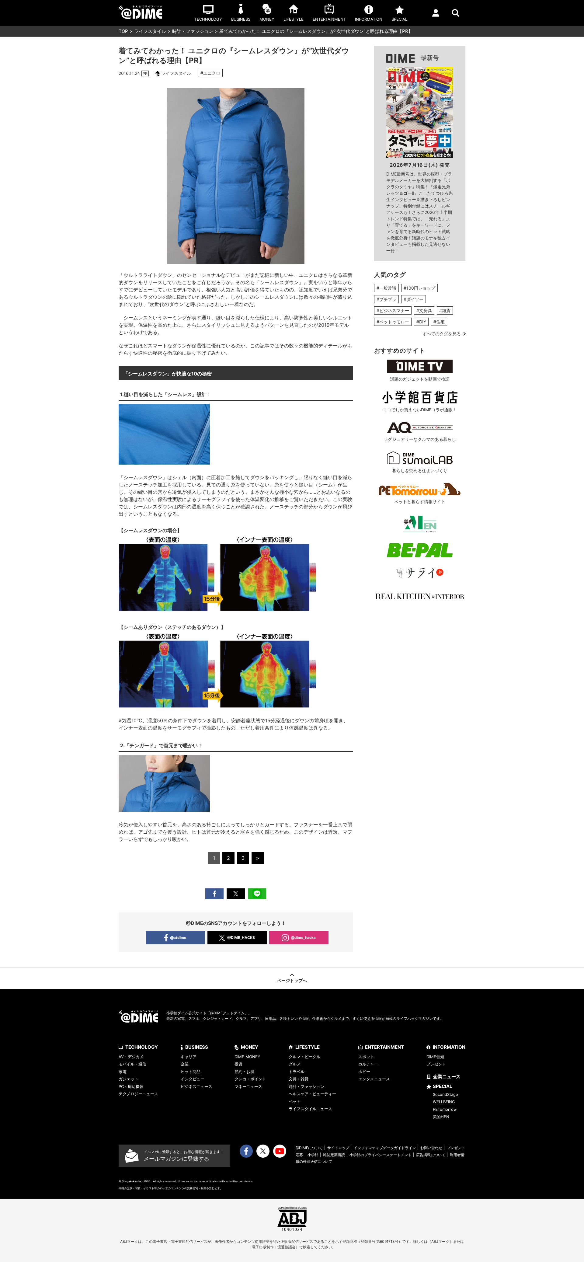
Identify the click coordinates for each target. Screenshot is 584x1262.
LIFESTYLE (307, 1047)
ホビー (364, 1071)
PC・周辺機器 (131, 1086)
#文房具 (424, 310)
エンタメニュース (374, 1078)
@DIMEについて (309, 1147)
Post (236, 893)
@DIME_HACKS (241, 937)
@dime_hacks (303, 937)
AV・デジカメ (131, 1056)
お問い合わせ (431, 1147)
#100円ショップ (419, 288)
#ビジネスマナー (393, 310)
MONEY (249, 1047)
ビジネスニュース (196, 1086)
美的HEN (441, 1116)
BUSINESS (196, 1047)
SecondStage (445, 1094)
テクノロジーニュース (138, 1093)
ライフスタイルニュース (310, 1108)
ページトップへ (292, 980)
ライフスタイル (150, 31)
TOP (123, 31)
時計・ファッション (192, 31)
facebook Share (214, 893)
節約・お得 (244, 1071)
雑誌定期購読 (334, 1154)
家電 (123, 1071)
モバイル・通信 (132, 1064)
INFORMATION (449, 1047)
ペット (295, 1101)
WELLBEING (444, 1101)
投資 (238, 1064)
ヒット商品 (190, 1071)
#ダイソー (413, 299)
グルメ (295, 1064)
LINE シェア (257, 893)
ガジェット (128, 1078)
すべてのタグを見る (441, 333)
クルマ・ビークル (304, 1056)
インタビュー (192, 1078)
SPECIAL (442, 1086)
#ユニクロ (210, 72)
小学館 (313, 1154)
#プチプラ (386, 299)
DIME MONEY (247, 1056)
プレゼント (436, 1064)
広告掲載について (430, 1154)
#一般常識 (386, 288)
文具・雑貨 (298, 1078)
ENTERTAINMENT (384, 1047)
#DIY (421, 321)
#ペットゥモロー (393, 321)
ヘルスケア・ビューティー (312, 1093)
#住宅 (439, 321)
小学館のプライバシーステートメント (380, 1154)
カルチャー (368, 1064)
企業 (185, 1064)
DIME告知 (435, 1056)
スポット (366, 1056)
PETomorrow (445, 1109)
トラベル (296, 1071)
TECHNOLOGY (141, 1047)
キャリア (188, 1056)
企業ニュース (447, 1076)
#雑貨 (444, 310)
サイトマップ (338, 1147)
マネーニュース (248, 1086)
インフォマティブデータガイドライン (385, 1147)
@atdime (178, 937)
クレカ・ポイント (250, 1078)
